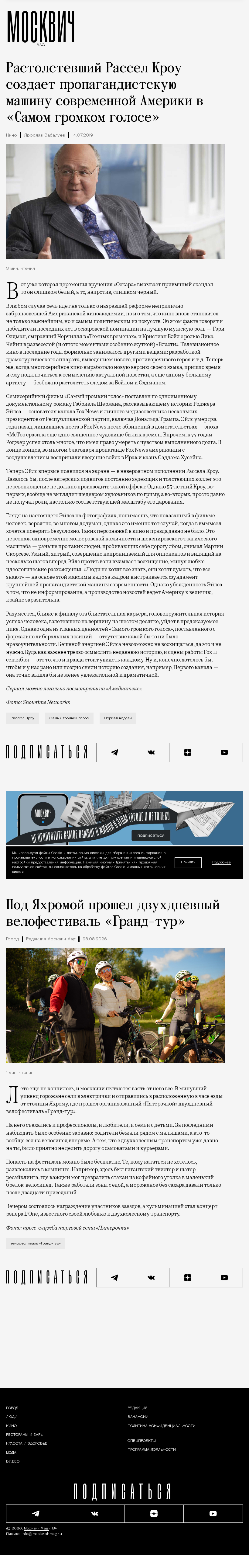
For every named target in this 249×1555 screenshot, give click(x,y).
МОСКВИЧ (41, 26)
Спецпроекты (142, 1441)
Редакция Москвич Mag (50, 939)
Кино (11, 135)
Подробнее (221, 862)
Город (12, 939)
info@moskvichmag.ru (42, 1534)
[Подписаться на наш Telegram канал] (114, 752)
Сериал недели (118, 718)
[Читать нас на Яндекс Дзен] (187, 752)
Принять (188, 862)
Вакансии (138, 1417)
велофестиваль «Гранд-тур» (36, 1243)
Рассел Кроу (22, 718)
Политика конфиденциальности (162, 1426)
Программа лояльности (152, 1450)
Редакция (138, 1408)
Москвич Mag (36, 1528)
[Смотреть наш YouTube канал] (224, 752)
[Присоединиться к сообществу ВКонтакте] (151, 752)
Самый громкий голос (69, 718)
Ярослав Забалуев (44, 135)
